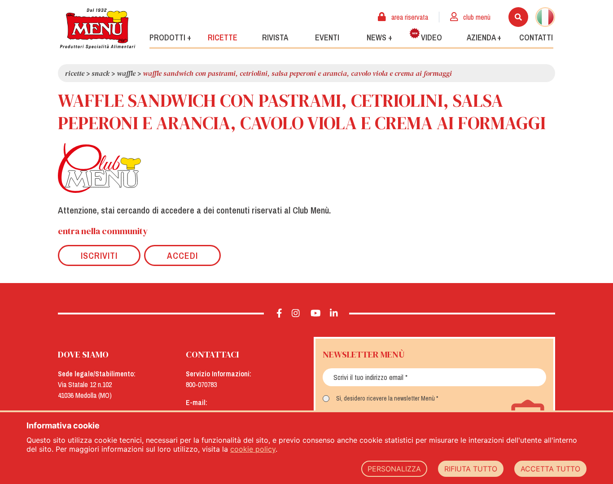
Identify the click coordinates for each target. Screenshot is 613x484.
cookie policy (253, 449)
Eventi (327, 37)
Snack (100, 73)
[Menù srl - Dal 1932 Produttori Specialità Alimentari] (97, 28)
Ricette (222, 37)
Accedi (182, 255)
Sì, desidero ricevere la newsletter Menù (385, 398)
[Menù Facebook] (279, 313)
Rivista (275, 37)
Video (431, 37)
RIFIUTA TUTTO (470, 468)
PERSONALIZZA (394, 468)
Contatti (536, 37)
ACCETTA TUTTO (550, 468)
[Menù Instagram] (295, 313)
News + (379, 37)
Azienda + (484, 37)
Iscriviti (99, 255)
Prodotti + (170, 37)
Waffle (126, 73)
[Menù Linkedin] (334, 313)
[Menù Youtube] (315, 313)
